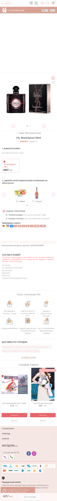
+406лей (22, 201)
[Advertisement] (28, 43)
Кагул (30, 347)
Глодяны (35, 351)
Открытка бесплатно (9, 328)
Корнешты (38, 347)
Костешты (23, 347)
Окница (14, 347)
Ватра (28, 351)
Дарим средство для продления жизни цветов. (28, 330)
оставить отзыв (28, 357)
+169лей (38, 201)
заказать (14, 415)
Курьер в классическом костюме (46, 313)
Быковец (6, 347)
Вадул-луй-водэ (9, 351)
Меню (7, 3)
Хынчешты (20, 351)
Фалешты (47, 347)
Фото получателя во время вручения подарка (46, 330)
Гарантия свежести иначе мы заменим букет (28, 313)
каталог (5, 438)
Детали (14, 420)
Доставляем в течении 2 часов (9, 312)
